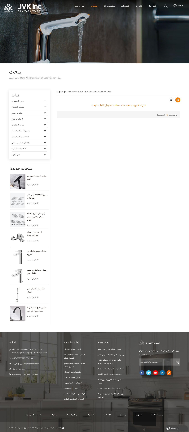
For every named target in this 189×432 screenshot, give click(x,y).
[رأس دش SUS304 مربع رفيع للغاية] (17, 200)
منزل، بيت (80, 6)
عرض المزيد (31, 184)
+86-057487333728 (20, 358)
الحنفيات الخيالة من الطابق (74, 399)
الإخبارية (139, 6)
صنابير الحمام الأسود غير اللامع (36, 177)
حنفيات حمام (17, 113)
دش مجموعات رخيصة (72, 388)
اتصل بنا (152, 6)
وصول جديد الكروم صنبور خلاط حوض (37, 271)
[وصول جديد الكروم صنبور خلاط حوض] (17, 275)
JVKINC (22, 369)
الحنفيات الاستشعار (20, 136)
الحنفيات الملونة (19, 148)
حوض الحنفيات (18, 101)
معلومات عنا (109, 6)
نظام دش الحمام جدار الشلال (36, 290)
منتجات (94, 6)
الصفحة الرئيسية (33, 414)
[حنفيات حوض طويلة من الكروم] (17, 257)
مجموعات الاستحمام (21, 130)
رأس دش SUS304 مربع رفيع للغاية (37, 196)
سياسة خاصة (157, 414)
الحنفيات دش (17, 118)
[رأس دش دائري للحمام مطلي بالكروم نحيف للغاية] (17, 219)
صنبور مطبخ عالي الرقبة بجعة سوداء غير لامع (36, 309)
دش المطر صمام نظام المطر (75, 393)
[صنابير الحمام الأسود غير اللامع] (17, 181)
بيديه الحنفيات (18, 124)
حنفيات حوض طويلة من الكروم (36, 253)
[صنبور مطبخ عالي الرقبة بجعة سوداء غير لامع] (17, 313)
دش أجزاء (16, 154)
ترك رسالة (175, 428)
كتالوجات (125, 6)
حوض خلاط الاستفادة (72, 377)
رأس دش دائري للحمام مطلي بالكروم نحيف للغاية (36, 216)
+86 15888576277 (30, 375)
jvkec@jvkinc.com (31, 363)
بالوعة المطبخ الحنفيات (72, 349)
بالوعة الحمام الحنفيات (72, 372)
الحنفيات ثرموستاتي (20, 142)
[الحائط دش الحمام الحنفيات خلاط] (17, 238)
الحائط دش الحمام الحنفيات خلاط (34, 234)
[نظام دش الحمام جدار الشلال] (17, 294)
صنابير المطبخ (18, 107)
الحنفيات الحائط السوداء (73, 383)
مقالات (123, 414)
